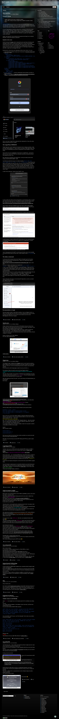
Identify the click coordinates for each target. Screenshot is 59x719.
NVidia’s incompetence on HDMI (9, 490)
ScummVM (21, 649)
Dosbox (16, 649)
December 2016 (43, 702)
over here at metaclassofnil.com (11, 536)
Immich (12, 42)
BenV (4, 14)
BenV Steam (28, 457)
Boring (40, 44)
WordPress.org (51, 48)
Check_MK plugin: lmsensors (46, 23)
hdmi (14, 541)
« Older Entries (5, 691)
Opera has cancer (6, 323)
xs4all (16, 577)
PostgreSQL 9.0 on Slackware (8, 595)
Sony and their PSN (6, 641)
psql (19, 638)
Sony (4, 580)
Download (29, 0)
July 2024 (42, 699)
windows (18, 541)
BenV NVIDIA (27, 452)
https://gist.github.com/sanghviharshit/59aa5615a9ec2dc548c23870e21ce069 (15, 262)
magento (12, 442)
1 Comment (6, 442)
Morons (14, 14)
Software (17, 14)
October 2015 (43, 704)
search (49, 0)
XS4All (9, 568)
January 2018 (43, 700)
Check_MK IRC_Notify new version (43, 15)
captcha (14, 592)
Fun (13, 581)
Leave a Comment (7, 319)
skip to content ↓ (54, 0)
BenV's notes (5, 2)
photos (19, 319)
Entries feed (51, 45)
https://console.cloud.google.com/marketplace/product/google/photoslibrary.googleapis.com (18, 203)
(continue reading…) (6, 353)
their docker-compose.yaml (30, 51)
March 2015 (43, 707)
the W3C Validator (12, 557)
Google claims (23, 466)
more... (24, 319)
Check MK (42, 51)
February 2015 (43, 708)
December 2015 (43, 703)
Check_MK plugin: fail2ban (45, 27)
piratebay (13, 577)
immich (17, 319)
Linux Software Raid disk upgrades (43, 22)
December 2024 (43, 698)
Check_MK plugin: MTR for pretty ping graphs (45, 16)
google (14, 319)
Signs (41, 46)
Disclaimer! (18, 0)
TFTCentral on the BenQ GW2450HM (22, 498)
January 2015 (43, 709)
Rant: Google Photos (6, 13)
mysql (14, 638)
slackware (22, 638)
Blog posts (40, 43)
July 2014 (42, 712)
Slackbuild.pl (24, 0)
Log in (50, 44)
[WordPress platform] (55, 717)
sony (17, 592)
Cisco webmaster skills (7, 545)
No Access (45, 0)
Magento (18, 363)
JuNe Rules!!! (27, 696)
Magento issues (5, 360)
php (14, 442)
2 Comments (6, 577)
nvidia (17, 487)
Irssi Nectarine (39, 0)
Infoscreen (34, 0)
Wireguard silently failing (42, 13)
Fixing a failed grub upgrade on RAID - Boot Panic (46, 21)
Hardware (41, 47)
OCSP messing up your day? (43, 14)
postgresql (17, 638)
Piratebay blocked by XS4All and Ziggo (10, 563)
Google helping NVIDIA (7, 446)
